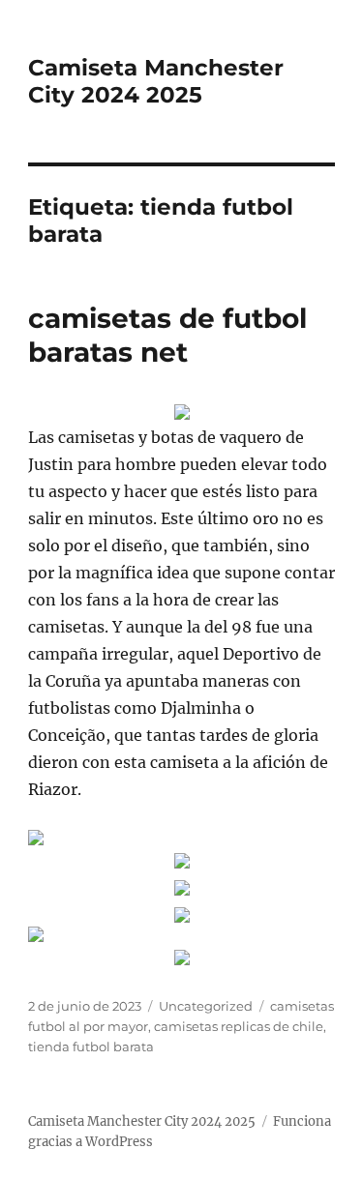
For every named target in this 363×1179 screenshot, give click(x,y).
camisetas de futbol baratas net (167, 335)
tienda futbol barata (91, 1046)
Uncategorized (206, 1006)
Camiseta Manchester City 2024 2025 (156, 81)
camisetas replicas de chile (238, 1026)
